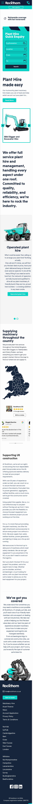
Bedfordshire (8, 779)
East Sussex (7, 746)
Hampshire (7, 763)
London (6, 749)
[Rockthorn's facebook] (11, 787)
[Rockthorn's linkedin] (20, 787)
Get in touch (10, 697)
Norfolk (6, 727)
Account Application (10, 713)
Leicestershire (8, 766)
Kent (4, 736)
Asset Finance (8, 706)
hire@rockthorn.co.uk (13, 691)
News (5, 710)
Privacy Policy (8, 716)
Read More (9, 100)
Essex (5, 740)
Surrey (5, 773)
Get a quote (16, 7)
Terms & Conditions (10, 719)
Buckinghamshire (9, 776)
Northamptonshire (10, 760)
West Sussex (7, 743)
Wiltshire (6, 756)
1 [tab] (15, 319)
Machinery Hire (9, 703)
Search (16, 67)
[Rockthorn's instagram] (16, 787)
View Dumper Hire (10, 110)
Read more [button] (3, 438)
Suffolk (5, 730)
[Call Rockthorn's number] (29, 3)
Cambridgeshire (9, 733)
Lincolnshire (7, 769)
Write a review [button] (19, 415)
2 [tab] (17, 319)
